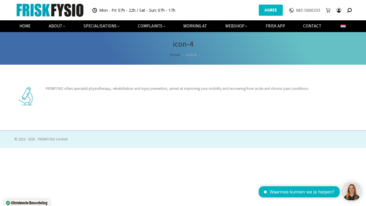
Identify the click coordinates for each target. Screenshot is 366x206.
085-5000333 (308, 10)
